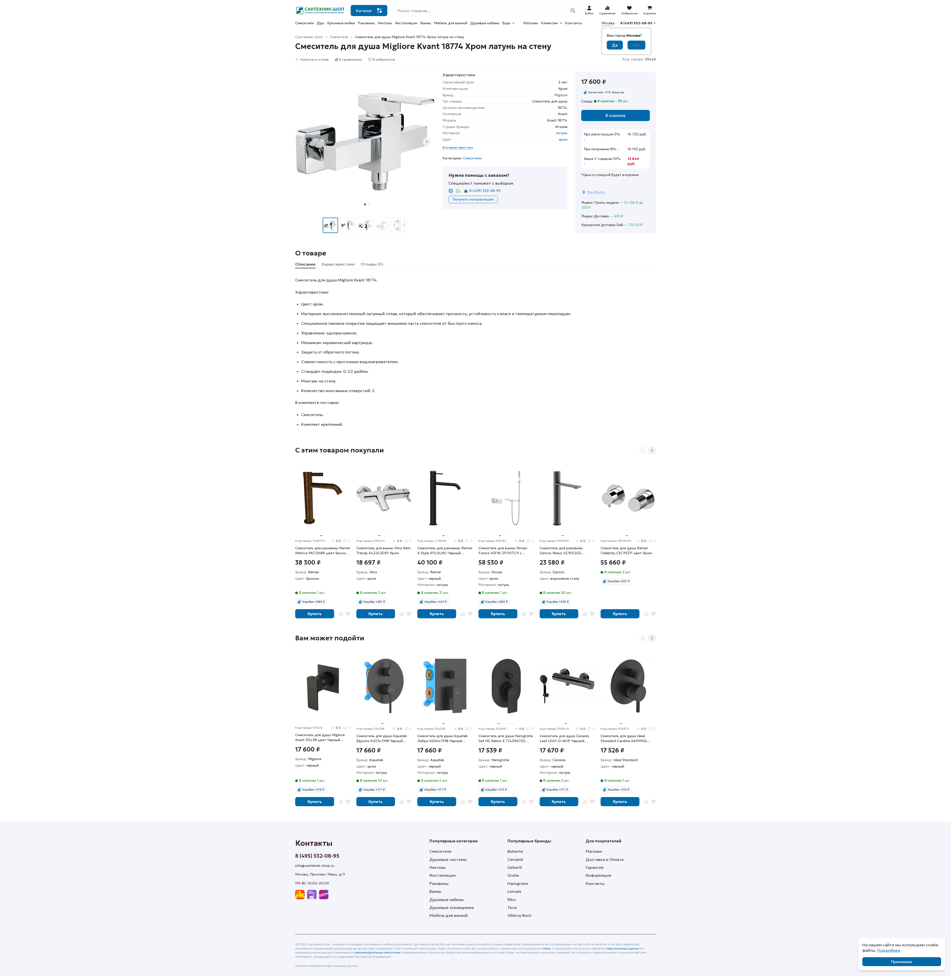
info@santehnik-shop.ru (314, 865)
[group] (365, 141)
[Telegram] (451, 191)
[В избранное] (347, 613)
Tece (512, 907)
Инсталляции (406, 23)
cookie (545, 948)
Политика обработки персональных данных (326, 966)
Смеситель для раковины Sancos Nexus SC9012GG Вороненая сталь (561, 550)
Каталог (364, 10)
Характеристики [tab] (338, 264)
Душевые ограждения (451, 907)
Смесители (304, 23)
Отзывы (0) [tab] (372, 264)
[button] (365, 204)
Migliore (560, 95)
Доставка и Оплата (605, 859)
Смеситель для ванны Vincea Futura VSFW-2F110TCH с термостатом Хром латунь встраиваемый (502, 550)
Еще (506, 23)
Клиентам (549, 23)
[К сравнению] (340, 613)
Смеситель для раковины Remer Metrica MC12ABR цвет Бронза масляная (322, 550)
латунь (561, 133)
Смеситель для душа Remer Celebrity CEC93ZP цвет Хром (626, 550)
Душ (320, 23)
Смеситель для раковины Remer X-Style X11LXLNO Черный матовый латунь (444, 550)
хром (563, 139)
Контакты (573, 23)
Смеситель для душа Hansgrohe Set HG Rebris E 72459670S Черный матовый (505, 738)
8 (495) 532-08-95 (636, 23)
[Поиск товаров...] (573, 10)
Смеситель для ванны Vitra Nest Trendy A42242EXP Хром (383, 550)
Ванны (425, 23)
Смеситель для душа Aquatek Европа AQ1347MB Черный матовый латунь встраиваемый (383, 738)
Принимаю (901, 961)
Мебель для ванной (450, 23)
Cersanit (515, 859)
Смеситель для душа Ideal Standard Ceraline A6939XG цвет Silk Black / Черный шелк (626, 738)
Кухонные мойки (341, 23)
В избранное (384, 59)
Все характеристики (458, 147)
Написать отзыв (314, 59)
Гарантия (595, 867)
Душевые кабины (485, 23)
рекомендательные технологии (377, 952)
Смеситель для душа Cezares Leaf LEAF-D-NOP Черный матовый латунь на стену (564, 738)
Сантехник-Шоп (309, 37)
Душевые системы (448, 859)
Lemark (514, 891)
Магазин (530, 23)
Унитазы (385, 23)
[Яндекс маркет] (300, 894)
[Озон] (323, 894)
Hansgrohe (517, 883)
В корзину (616, 115)
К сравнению (350, 59)
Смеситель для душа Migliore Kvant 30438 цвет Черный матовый (320, 737)
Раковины (366, 23)
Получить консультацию (473, 199)
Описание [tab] (305, 264)
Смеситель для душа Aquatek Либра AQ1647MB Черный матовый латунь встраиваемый (444, 738)
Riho (511, 899)
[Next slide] (427, 142)
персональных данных (623, 948)
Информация (598, 875)
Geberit (514, 867)
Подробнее (888, 950)
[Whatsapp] (458, 191)
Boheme (515, 851)
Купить (315, 613)
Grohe (513, 875)
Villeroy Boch (519, 915)
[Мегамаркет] (312, 894)
